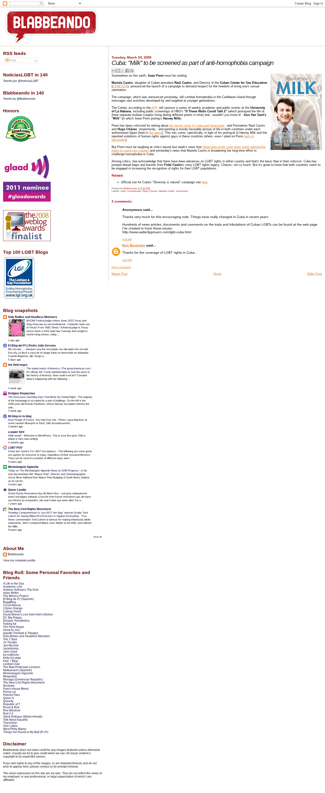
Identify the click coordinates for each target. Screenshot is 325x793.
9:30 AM (127, 239)
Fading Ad (9, 623)
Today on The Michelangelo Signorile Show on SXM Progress (43, 470)
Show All (98, 537)
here (205, 182)
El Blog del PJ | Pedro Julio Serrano (32, 345)
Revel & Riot (11, 707)
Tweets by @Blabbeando (19, 98)
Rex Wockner (11, 710)
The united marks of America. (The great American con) (58, 368)
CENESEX (120, 86)
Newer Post (120, 274)
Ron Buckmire (133, 245)
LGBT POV (15, 447)
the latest (155, 132)
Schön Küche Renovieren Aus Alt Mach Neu (33, 493)
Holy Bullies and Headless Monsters (32, 316)
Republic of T (11, 704)
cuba (123, 191)
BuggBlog (9, 602)
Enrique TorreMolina (16, 620)
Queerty (8, 701)
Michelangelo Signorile (23, 466)
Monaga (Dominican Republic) (23, 679)
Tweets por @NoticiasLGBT (21, 81)
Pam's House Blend (16, 688)
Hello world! (15, 435)
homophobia (134, 191)
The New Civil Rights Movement (29, 508)
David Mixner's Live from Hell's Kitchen (28, 614)
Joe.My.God (10, 645)
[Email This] (113, 70)
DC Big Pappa (12, 617)
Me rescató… (16, 349)
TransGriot (10, 722)
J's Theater (10, 642)
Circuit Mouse (12, 605)
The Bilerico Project (15, 595)
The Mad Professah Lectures (21, 667)
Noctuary (9, 685)
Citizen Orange (13, 608)
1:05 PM (127, 260)
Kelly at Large (12, 657)
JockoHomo (11, 648)
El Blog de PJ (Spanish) (18, 598)
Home (217, 274)
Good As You (11, 629)
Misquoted (10, 676)
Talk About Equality (15, 719)
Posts (12, 60)
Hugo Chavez (150, 191)
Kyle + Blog (10, 660)
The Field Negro (13, 626)
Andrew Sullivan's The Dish (21, 589)
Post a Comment (121, 267)
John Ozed (10, 651)
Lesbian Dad (11, 663)
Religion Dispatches (21, 393)
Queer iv (8, 697)
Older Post (314, 274)
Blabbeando (16, 554)
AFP (154, 107)
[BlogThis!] (118, 70)
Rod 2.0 (8, 713)
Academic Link (12, 586)
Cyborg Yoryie (12, 611)
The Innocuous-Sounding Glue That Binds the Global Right (42, 397)
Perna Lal (9, 691)
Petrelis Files (11, 694)
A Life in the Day (13, 583)
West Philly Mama (14, 728)
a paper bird (16, 431)
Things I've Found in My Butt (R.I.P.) (25, 732)
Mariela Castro (167, 191)
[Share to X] (122, 70)
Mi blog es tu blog (19, 416)
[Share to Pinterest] (131, 70)
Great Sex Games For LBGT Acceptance (32, 451)
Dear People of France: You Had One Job (32, 419)
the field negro (17, 364)
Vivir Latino (10, 725)
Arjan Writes (11, 592)
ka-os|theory (11, 654)
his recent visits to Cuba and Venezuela (196, 125)
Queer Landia (17, 489)
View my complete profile (19, 560)
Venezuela (182, 191)
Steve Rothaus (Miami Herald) (22, 716)
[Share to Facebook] (127, 70)
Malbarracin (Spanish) (17, 670)
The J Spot (10, 639)
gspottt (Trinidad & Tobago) (20, 632)
